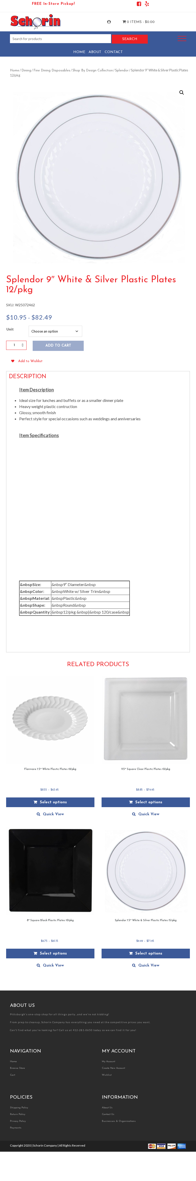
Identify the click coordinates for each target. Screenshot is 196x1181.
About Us (107, 1107)
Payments (15, 1127)
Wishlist (107, 1075)
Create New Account (113, 1068)
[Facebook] (139, 5)
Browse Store (17, 1068)
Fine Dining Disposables (51, 70)
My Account (113, 22)
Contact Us (108, 1114)
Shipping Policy (19, 1107)
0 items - (140, 22)
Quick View (53, 814)
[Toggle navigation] (182, 38)
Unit (10, 329)
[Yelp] (146, 5)
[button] (181, 92)
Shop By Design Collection (92, 70)
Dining (26, 70)
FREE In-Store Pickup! (53, 4)
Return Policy (17, 1114)
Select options (53, 802)
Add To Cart (58, 346)
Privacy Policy (18, 1121)
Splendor (122, 70)
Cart (12, 1075)
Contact (114, 52)
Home (79, 52)
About (95, 52)
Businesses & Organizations (119, 1121)
